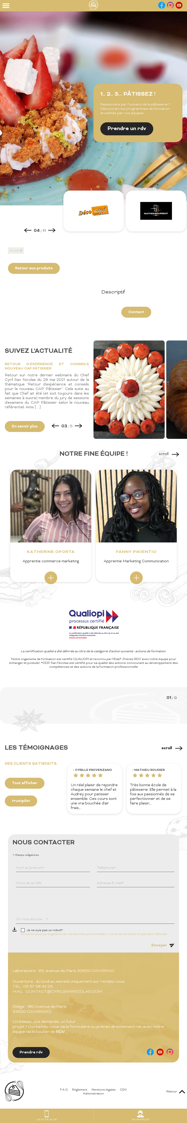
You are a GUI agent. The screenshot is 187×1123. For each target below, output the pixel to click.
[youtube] (179, 8)
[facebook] (161, 8)
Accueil (14, 250)
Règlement (79, 1090)
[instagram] (170, 8)
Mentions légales (104, 1090)
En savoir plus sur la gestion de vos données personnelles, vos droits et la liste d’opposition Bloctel (94, 934)
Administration (93, 1094)
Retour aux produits (34, 268)
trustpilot (21, 801)
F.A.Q (64, 1090)
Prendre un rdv (126, 128)
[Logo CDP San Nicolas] (93, 9)
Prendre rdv (31, 1052)
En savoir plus (25, 426)
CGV (123, 1090)
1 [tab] (51, 289)
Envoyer (159, 945)
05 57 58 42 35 (47, 1119)
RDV (60, 1031)
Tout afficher (24, 783)
